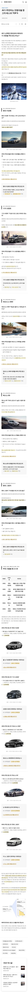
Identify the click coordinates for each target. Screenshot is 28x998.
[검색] (23, 2)
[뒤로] (2, 2)
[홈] (26, 2)
